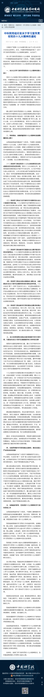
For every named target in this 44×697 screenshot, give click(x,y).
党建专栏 (19, 25)
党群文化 (11, 25)
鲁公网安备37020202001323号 (23, 675)
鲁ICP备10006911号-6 (33, 673)
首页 (5, 25)
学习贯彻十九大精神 (29, 25)
